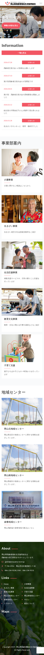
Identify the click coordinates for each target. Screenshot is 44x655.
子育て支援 (9, 365)
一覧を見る (22, 53)
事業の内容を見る (11, 25)
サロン (26, 599)
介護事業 (8, 179)
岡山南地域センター (14, 475)
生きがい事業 (10, 226)
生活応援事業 (10, 272)
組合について (29, 603)
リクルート (8, 603)
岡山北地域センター (14, 428)
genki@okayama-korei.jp (15, 562)
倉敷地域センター (13, 522)
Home (6, 584)
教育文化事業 (10, 319)
